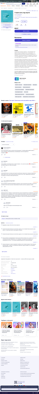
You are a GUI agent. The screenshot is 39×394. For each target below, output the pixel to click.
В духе (15, 329)
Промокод (8, 5)
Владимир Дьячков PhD (27, 135)
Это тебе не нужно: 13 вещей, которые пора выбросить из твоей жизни (21, 293)
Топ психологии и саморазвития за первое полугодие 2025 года (30, 331)
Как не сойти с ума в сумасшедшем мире (13, 293)
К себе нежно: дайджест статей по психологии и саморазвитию (6, 331)
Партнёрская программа (24, 363)
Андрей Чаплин (27, 294)
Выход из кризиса (18, 87)
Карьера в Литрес (4, 360)
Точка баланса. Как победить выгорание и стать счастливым (6, 134)
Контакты (2, 359)
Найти (23, 3)
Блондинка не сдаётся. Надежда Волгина (7, 344)
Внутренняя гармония (27, 84)
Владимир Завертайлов (17, 115)
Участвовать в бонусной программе (21, 47)
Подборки (26, 5)
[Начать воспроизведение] (37, 392)
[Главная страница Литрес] (3, 3)
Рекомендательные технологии (25, 376)
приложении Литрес (21, 382)
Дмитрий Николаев (27, 115)
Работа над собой (18, 96)
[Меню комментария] (37, 207)
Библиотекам (22, 360)
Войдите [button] (3, 218)
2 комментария (7, 157)
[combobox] (14, 3)
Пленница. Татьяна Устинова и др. (25, 352)
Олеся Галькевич (4, 294)
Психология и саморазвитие (6, 329)
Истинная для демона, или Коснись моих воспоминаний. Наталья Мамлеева (29, 348)
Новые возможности (26, 87)
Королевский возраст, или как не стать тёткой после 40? (4, 293)
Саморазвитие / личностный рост (28, 96)
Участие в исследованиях (5, 362)
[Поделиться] (37, 10)
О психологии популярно (19, 89)
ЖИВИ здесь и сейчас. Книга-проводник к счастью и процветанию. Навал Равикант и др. (9, 343)
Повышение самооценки (30, 89)
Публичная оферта (23, 371)
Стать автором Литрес (24, 365)
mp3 (13, 273)
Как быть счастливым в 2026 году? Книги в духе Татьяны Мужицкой (18, 331)
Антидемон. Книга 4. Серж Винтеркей (7, 346)
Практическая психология (19, 94)
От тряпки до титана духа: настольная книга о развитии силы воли (7, 114)
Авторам (21, 359)
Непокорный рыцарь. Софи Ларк (25, 345)
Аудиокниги (31, 5)
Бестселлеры (3, 373)
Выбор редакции (28, 329)
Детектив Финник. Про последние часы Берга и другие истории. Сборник (10, 348)
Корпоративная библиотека (25, 368)
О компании (3, 357)
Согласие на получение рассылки (25, 374)
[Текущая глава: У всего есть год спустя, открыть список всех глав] (33, 392)
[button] (17, 25)
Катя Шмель (11, 294)
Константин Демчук (5, 115)
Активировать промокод (5, 371)
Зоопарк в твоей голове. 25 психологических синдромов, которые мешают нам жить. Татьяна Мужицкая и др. (27, 343)
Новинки (13, 5)
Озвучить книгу (22, 366)
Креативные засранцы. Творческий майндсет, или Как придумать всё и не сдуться (29, 114)
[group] (19, 148)
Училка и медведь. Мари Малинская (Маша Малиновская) (27, 350)
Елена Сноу (19, 294)
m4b (11, 273)
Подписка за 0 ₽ (3, 5)
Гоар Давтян (3, 135)
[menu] (8, 144)
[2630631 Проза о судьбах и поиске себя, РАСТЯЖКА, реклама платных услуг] (19, 1)
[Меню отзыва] (37, 154)
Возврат (2, 365)
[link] (18, 147)
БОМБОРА (12, 268)
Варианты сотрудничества (24, 362)
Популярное (18, 5)
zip (14, 273)
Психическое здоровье (30, 94)
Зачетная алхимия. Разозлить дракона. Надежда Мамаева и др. (9, 351)
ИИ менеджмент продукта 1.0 (29, 134)
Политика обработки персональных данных (27, 373)
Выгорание (35, 84)
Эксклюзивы (3, 377)
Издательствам (22, 357)
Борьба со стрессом (18, 84)
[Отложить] (11, 104)
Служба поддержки (4, 363)
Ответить (34, 154)
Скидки (22, 5)
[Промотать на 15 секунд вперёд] (36, 392)
